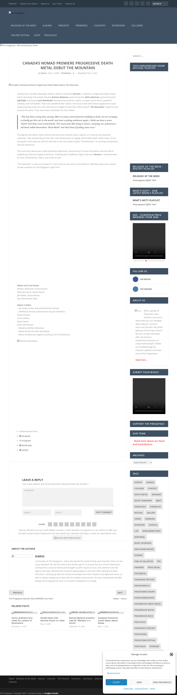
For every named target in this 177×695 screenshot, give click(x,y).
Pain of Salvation (143, 561)
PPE (159, 561)
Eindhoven (140, 506)
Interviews (118, 25)
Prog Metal (154, 567)
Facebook (26, 436)
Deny (139, 682)
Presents (63, 25)
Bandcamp (27, 445)
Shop (37, 35)
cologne (139, 488)
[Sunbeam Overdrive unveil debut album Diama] (111, 613)
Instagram (26, 440)
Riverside (154, 646)
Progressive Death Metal (147, 603)
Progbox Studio (51, 693)
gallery (151, 512)
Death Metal (141, 494)
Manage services (113, 673)
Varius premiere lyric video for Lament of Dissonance (22, 620)
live (136, 531)
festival (138, 512)
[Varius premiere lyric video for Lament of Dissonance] (25, 613)
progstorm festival (145, 640)
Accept (116, 682)
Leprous (153, 525)
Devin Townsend (143, 500)
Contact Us (70, 3)
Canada (150, 482)
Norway (138, 555)
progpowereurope (144, 597)
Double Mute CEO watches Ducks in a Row (52, 619)
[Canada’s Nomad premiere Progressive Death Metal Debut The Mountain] (68, 85)
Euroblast (155, 506)
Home (11, 678)
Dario (43, 73)
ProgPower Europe (144, 591)
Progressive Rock (143, 616)
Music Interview (142, 543)
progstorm (140, 634)
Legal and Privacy (141, 688)
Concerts (100, 25)
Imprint (152, 688)
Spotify (25, 450)
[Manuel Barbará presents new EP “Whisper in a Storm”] (82, 613)
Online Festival (20, 35)
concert (152, 488)
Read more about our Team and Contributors (149, 442)
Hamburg (150, 518)
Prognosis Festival (144, 579)
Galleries (137, 25)
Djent (159, 500)
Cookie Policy (128, 688)
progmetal (140, 573)
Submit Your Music (29, 3)
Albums (47, 25)
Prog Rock (140, 622)
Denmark (156, 494)
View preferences (162, 682)
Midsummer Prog (151, 531)
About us (45, 3)
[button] (171, 654)
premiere (139, 567)
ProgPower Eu (142, 585)
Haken (137, 518)
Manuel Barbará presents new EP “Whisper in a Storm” (82, 620)
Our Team (57, 3)
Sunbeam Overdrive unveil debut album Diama (108, 620)
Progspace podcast (144, 628)
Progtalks (50, 35)
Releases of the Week (23, 25)
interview (139, 525)
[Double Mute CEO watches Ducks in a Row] (53, 613)
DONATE (13, 3)
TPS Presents (63, 678)
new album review (144, 549)
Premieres (82, 25)
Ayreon (138, 482)
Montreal (139, 537)
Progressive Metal (144, 610)
